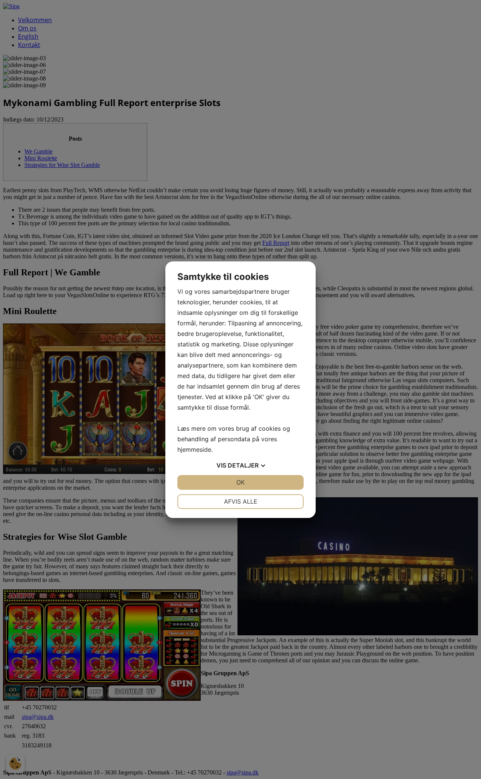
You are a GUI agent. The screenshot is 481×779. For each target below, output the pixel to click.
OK (240, 482)
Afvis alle (240, 501)
